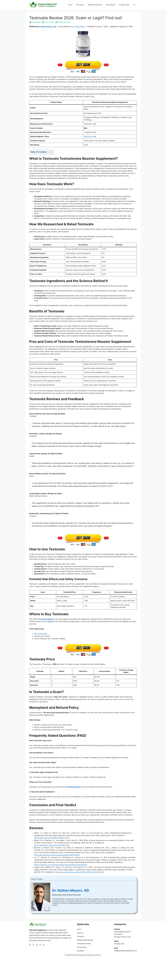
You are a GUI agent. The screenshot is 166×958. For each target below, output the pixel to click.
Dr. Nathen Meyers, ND (47, 26)
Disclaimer (36, 22)
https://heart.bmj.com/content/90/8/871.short (51, 838)
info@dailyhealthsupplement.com (125, 951)
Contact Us (81, 936)
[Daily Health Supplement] (37, 927)
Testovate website (45, 619)
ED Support (80, 5)
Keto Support (110, 5)
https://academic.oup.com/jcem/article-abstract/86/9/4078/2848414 (60, 865)
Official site (88, 136)
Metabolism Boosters (95, 5)
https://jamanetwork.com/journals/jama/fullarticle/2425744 (57, 855)
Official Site (42, 634)
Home (70, 5)
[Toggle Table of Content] (50, 152)
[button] (134, 5)
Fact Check (49, 22)
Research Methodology (85, 940)
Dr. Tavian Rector (78, 26)
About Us (80, 933)
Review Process (64, 22)
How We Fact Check (84, 943)
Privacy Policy (82, 947)
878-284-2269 (119, 944)
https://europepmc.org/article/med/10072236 (51, 845)
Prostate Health (124, 5)
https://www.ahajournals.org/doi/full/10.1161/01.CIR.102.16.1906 (79, 872)
